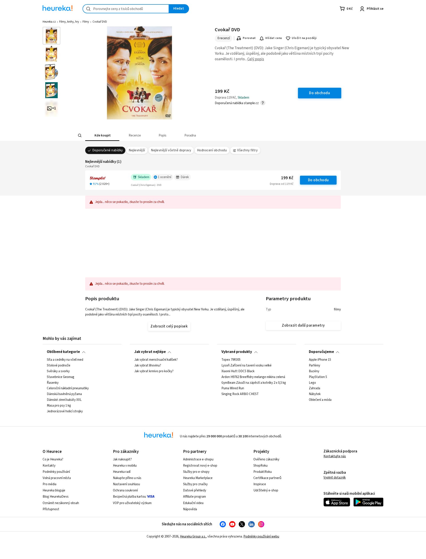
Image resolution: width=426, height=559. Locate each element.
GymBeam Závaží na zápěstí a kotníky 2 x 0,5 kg (253, 382)
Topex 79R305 (231, 360)
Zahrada (314, 388)
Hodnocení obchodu (212, 150)
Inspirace (259, 484)
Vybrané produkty (236, 351)
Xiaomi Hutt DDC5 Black (237, 371)
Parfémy (314, 365)
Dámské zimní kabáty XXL (64, 400)
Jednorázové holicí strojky (65, 411)
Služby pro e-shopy (196, 471)
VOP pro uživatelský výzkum (132, 503)
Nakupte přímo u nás (127, 478)
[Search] (80, 135)
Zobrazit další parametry (303, 325)
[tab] (102, 135)
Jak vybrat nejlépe (150, 351)
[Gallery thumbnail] (51, 36)
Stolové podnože (58, 365)
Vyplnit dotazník (334, 477)
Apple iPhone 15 (320, 360)
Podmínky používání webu (261, 536)
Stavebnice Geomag (60, 377)
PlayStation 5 (318, 377)
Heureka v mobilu (125, 465)
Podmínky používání (56, 471)
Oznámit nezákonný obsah (61, 503)
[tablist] (193, 135)
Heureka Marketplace (198, 478)
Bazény (314, 371)
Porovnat (249, 38)
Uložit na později (304, 38)
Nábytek (315, 394)
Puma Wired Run (232, 388)
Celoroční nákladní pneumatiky (68, 388)
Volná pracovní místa (57, 478)
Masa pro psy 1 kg (59, 405)
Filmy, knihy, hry (69, 22)
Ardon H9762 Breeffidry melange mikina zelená (253, 377)
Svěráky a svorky (58, 371)
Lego (312, 382)
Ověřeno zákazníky (266, 459)
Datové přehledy (194, 490)
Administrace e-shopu (198, 459)
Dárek (185, 177)
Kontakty (49, 465)
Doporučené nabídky (107, 150)
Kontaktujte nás (334, 456)
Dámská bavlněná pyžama (64, 394)
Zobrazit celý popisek (169, 326)
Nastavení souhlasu (126, 484)
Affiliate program (194, 496)
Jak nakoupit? (122, 459)
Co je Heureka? (53, 459)
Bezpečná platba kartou (129, 496)
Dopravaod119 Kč (281, 184)
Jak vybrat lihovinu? (147, 365)
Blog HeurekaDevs (56, 496)
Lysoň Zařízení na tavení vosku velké (246, 365)
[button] (102, 135)
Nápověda (190, 509)
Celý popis (255, 59)
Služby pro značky (195, 484)
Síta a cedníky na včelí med (65, 360)
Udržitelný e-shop (265, 490)
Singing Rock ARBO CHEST (240, 394)
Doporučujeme (321, 351)
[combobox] (126, 8)
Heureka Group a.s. (193, 536)
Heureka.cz (49, 22)
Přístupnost (51, 509)
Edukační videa (193, 503)
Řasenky (53, 382)
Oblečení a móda (320, 400)
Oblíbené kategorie (63, 351)
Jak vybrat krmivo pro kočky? (154, 371)
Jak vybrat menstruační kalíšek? (156, 360)
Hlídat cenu (273, 38)
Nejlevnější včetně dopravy (171, 150)
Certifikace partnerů (267, 478)
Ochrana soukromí (125, 490)
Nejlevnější (137, 150)
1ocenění (164, 177)
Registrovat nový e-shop (200, 465)
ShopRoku (260, 465)
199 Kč (287, 178)
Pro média (49, 484)
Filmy (86, 22)
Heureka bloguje (54, 490)
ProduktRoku (262, 471)
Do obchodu (318, 180)
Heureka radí (121, 471)
